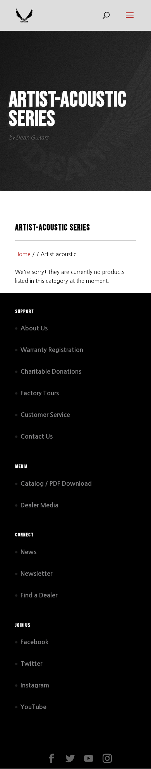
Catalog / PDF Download (56, 484)
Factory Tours (40, 393)
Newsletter (36, 574)
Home (23, 254)
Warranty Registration (52, 350)
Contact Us (37, 436)
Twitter (31, 664)
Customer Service (45, 415)
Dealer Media (39, 505)
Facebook (34, 642)
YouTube (33, 707)
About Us (34, 328)
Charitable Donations (51, 371)
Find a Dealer (39, 595)
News (28, 552)
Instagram (35, 685)
